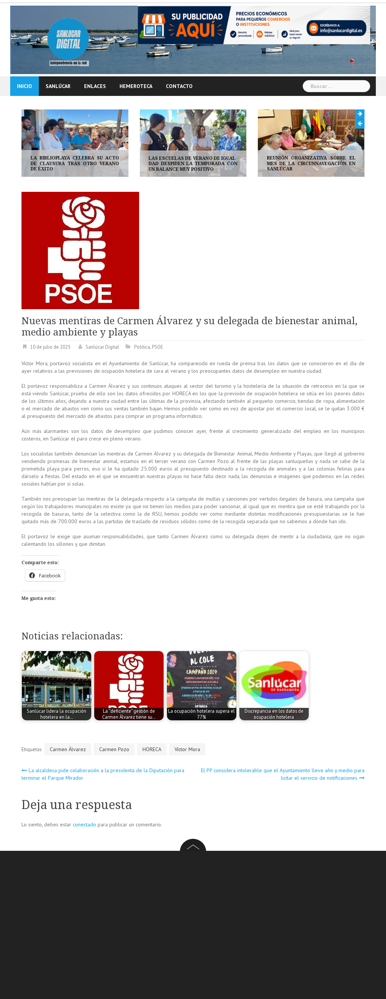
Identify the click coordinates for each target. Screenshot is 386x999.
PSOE (157, 347)
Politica (142, 347)
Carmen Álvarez (68, 749)
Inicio (24, 86)
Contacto (179, 86)
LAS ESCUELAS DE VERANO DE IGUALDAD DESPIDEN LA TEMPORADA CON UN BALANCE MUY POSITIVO (96, 164)
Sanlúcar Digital (102, 347)
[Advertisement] (203, 926)
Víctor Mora (187, 749)
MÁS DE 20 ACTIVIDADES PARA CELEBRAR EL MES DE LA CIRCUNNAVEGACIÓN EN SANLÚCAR (332, 163)
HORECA (151, 749)
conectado (84, 824)
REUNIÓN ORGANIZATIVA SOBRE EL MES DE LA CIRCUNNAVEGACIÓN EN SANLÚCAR (214, 163)
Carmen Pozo (114, 749)
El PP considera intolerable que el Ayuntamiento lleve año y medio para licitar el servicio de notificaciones (283, 774)
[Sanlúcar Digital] (68, 39)
